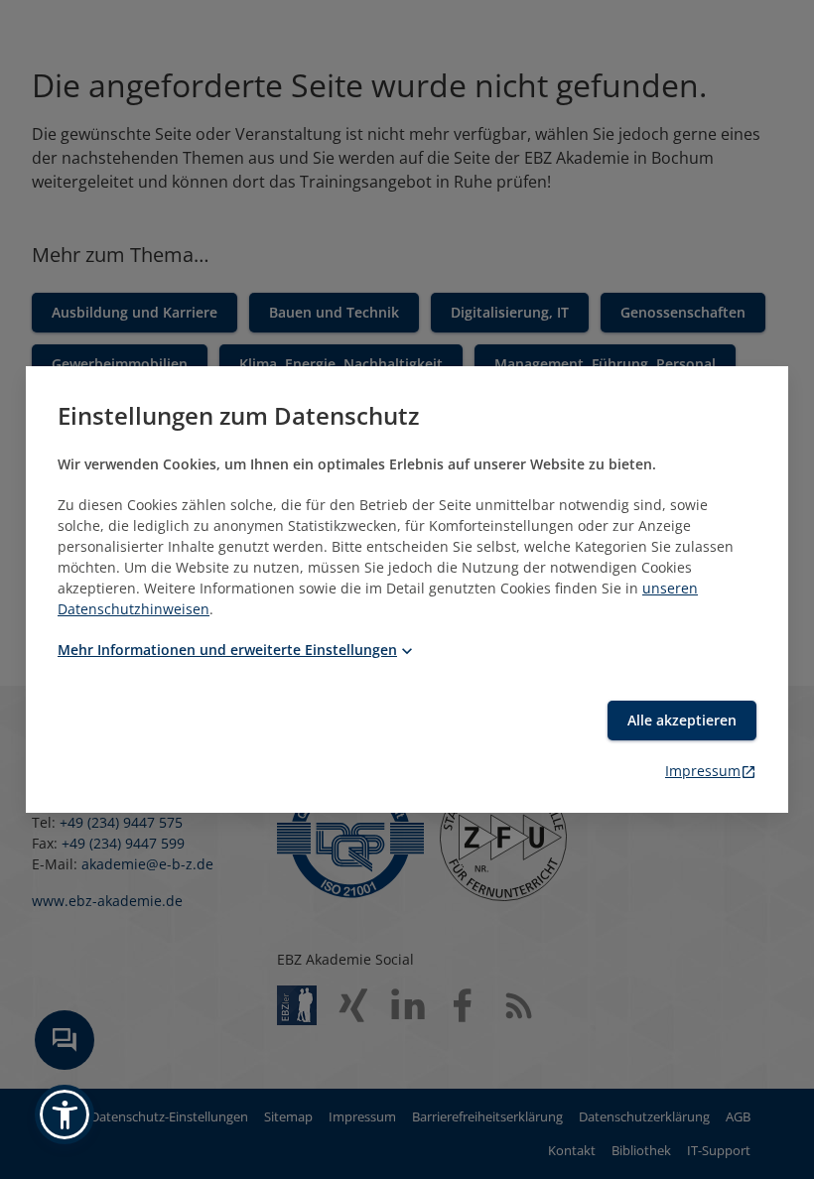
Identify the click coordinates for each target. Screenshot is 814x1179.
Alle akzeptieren (682, 720)
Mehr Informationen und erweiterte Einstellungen (227, 649)
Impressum (703, 770)
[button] (64, 1114)
